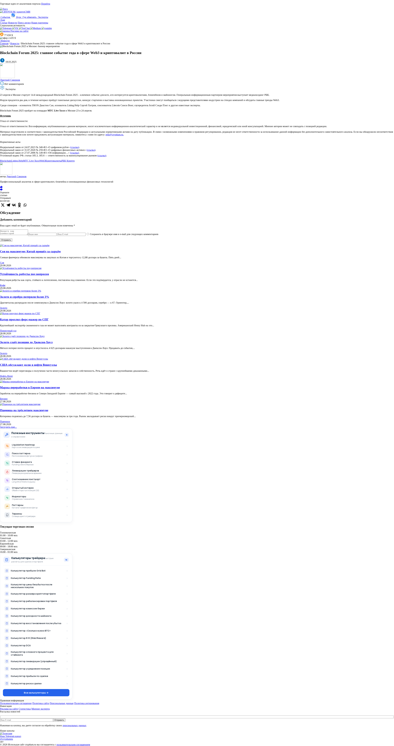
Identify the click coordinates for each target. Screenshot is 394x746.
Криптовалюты (53, 160)
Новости (12, 22)
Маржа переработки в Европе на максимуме (30, 387)
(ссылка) (74, 147)
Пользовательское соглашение (16, 703)
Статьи (3, 22)
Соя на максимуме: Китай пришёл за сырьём (30, 251)
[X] (3, 205)
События (5, 17)
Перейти (45, 3)
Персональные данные (62, 703)
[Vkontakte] (14, 205)
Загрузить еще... (8, 427)
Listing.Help (17, 160)
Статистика (25, 709)
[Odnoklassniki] (19, 205)
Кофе (2, 285)
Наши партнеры (39, 22)
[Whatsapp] (25, 205)
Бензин (4, 398)
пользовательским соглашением (73, 744)
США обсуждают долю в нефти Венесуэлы (28, 364)
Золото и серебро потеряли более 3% (24, 296)
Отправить (6, 240)
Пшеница (5, 421)
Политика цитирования (86, 703)
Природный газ (8, 330)
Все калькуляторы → (36, 692)
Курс (19, 17)
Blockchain (5, 160)
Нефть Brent (6, 376)
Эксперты (42, 17)
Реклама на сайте (19, 31)
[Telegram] (8, 205)
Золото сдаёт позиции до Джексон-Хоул (26, 342)
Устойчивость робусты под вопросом (24, 274)
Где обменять (29, 17)
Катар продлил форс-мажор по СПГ (24, 319)
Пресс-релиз (24, 22)
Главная (4, 43)
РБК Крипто (68, 160)
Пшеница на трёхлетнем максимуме (24, 410)
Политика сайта (40, 703)
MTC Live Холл (31, 160)
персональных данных (74, 725)
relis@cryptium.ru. (115, 134)
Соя (2, 262)
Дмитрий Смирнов (10, 80)
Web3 (42, 160)
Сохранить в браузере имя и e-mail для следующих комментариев (124, 234)
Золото (3, 308)
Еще (2, 20)
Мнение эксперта (40, 709)
